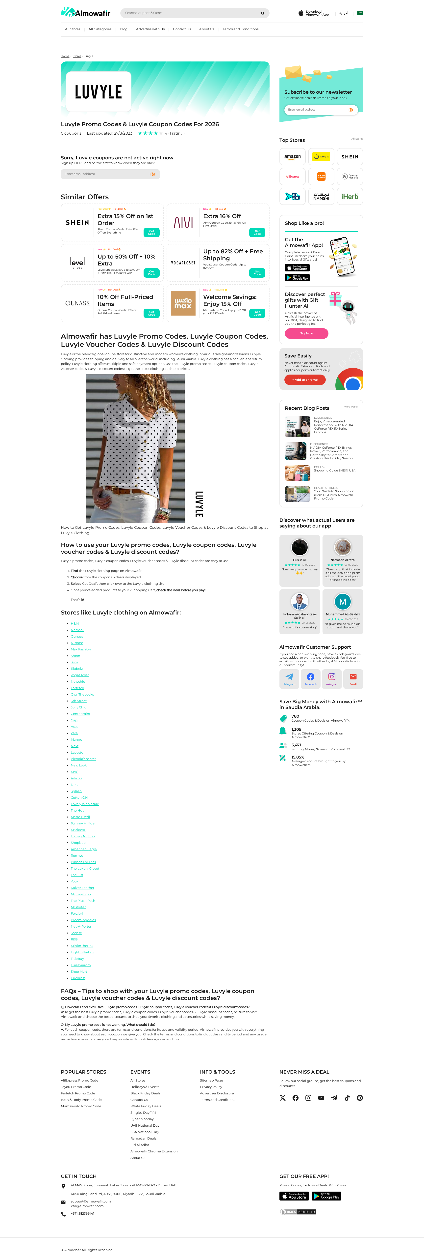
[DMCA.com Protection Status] (321, 1212)
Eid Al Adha (139, 1145)
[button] (292, 156)
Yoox (74, 881)
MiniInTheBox (82, 945)
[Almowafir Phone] (63, 1216)
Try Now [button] (306, 333)
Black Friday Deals (145, 1093)
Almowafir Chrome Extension (154, 1151)
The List (77, 875)
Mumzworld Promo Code (81, 1106)
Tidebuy (77, 958)
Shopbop (78, 842)
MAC (74, 771)
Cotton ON (79, 797)
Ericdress (78, 978)
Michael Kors (81, 894)
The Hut (77, 810)
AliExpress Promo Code (79, 1080)
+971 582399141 (82, 1213)
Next (74, 746)
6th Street (79, 701)
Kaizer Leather (82, 887)
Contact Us (182, 29)
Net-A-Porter (81, 926)
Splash (76, 791)
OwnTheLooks (82, 694)
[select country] (360, 13)
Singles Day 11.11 (143, 1112)
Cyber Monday (142, 1119)
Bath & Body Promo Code (81, 1100)
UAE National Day (144, 1125)
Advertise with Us (150, 29)
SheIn (75, 655)
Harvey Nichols (83, 836)
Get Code (151, 232)
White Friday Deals (145, 1106)
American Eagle (84, 849)
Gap (74, 720)
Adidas (76, 778)
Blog (123, 29)
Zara (74, 733)
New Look (79, 765)
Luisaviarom (81, 965)
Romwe (77, 855)
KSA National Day (144, 1132)
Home (65, 56)
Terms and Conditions (240, 29)
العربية (344, 13)
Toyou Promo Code (76, 1087)
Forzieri (77, 913)
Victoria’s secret (83, 759)
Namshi (77, 630)
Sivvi (74, 662)
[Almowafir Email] (63, 1203)
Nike (74, 784)
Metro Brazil (80, 817)
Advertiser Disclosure (217, 1093)
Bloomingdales (83, 920)
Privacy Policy (211, 1087)
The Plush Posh (83, 900)
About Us (206, 29)
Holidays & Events (144, 1087)
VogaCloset (80, 675)
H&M (75, 623)
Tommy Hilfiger (83, 823)
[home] (85, 12)
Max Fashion (81, 649)
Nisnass (77, 643)
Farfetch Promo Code (78, 1093)
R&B (74, 939)
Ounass (77, 636)
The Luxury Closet (85, 868)
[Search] (263, 13)
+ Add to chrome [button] (305, 379)
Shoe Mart (79, 971)
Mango (76, 739)
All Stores (72, 29)
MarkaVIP (78, 829)
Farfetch (77, 688)
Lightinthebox (82, 952)
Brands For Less (83, 862)
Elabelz (77, 668)
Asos (74, 726)
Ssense (76, 933)
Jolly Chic (78, 707)
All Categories (100, 29)
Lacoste (77, 752)
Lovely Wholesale (85, 804)
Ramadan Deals (143, 1138)
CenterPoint (80, 713)
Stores (77, 56)
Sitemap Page (211, 1080)
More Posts (351, 406)
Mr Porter (78, 907)
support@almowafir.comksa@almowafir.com (91, 1203)
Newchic (78, 681)
